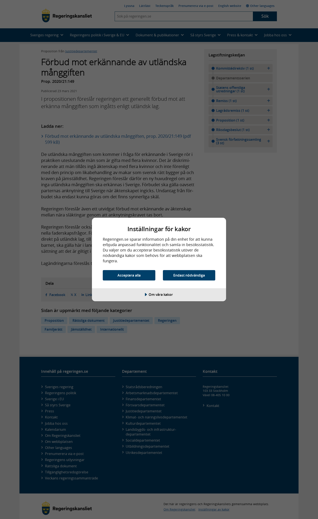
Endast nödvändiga (189, 275)
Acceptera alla (129, 275)
